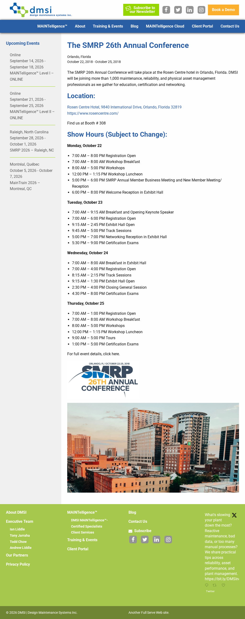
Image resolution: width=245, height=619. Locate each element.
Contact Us (230, 26)
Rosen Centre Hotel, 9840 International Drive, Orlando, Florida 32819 (124, 107)
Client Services (82, 532)
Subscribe (142, 531)
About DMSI (16, 512)
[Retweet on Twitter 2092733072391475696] (216, 586)
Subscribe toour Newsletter (142, 10)
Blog (134, 26)
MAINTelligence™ (52, 26)
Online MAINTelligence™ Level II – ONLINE (32, 105)
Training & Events (108, 26)
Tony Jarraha (20, 535)
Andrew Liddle (21, 548)
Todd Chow (18, 542)
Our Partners (17, 555)
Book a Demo (223, 9)
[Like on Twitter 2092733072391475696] (224, 586)
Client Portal (202, 26)
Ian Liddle (17, 529)
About (80, 26)
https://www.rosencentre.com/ (93, 113)
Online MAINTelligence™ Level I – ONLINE (32, 67)
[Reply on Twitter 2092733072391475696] (208, 586)
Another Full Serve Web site (148, 612)
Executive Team (19, 521)
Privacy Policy (18, 564)
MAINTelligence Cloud (165, 26)
